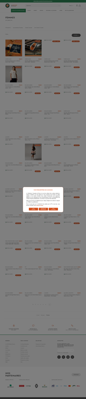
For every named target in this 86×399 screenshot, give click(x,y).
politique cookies (39, 205)
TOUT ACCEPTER (53, 209)
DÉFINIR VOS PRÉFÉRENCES (43, 209)
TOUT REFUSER (33, 209)
